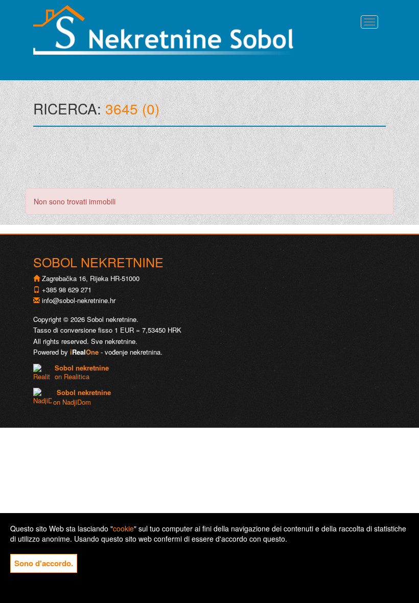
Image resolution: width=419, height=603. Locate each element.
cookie (123, 528)
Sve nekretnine (113, 341)
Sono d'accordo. (43, 563)
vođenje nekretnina (132, 352)
